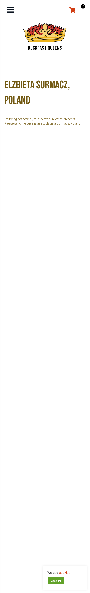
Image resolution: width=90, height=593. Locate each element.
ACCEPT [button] (56, 580)
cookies (64, 573)
